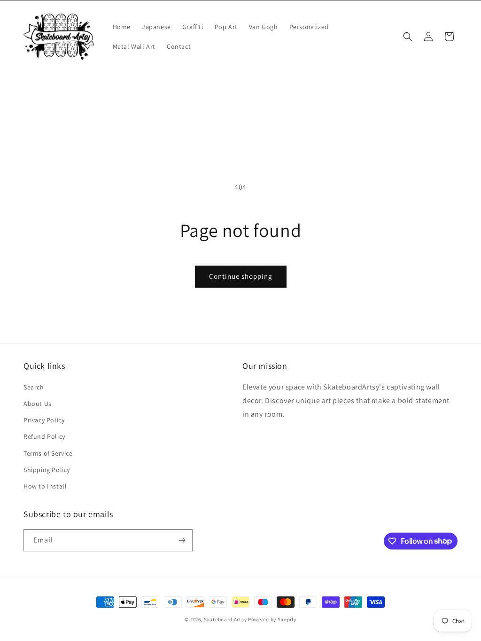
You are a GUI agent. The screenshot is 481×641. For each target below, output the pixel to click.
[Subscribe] (181, 540)
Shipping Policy (46, 469)
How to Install (45, 486)
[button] (407, 36)
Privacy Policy (43, 420)
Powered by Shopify (272, 619)
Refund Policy (44, 436)
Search (33, 387)
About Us (37, 403)
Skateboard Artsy (225, 619)
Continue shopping (240, 276)
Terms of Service (48, 453)
